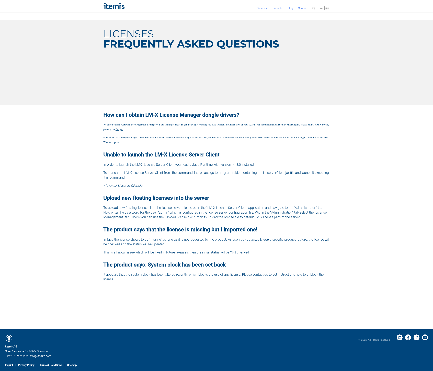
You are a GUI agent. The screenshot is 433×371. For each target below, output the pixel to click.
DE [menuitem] (321, 8)
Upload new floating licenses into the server (156, 198)
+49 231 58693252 (16, 356)
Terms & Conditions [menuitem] (51, 365)
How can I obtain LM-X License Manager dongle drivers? (171, 115)
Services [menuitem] (262, 8)
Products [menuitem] (277, 8)
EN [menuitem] (327, 8)
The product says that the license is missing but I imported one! (180, 229)
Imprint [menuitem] (9, 365)
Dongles (119, 129)
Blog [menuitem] (290, 8)
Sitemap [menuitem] (72, 365)
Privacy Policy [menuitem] (26, 365)
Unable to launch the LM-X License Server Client (161, 154)
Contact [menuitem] (302, 8)
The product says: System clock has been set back (164, 264)
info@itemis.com (40, 356)
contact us (260, 274)
